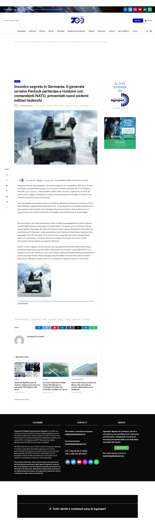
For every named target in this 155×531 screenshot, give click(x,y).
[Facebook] (7, 175)
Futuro (135, 31)
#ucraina (86, 319)
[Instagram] (85, 462)
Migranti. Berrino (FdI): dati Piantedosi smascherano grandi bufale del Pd (38, 9)
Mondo (51, 31)
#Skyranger (77, 319)
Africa (16, 379)
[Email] (7, 196)
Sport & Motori (123, 31)
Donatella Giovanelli (27, 106)
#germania (52, 319)
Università (101, 31)
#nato (61, 319)
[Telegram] (7, 202)
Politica (42, 31)
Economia (60, 31)
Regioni (91, 31)
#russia (67, 319)
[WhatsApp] (7, 207)
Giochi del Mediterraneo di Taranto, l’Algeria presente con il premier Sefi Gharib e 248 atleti (27, 386)
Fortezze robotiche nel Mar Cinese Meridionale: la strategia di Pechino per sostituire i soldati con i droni (55, 386)
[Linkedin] (90, 462)
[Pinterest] (7, 191)
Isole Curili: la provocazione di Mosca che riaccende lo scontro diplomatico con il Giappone (83, 386)
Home (16, 42)
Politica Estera (77, 379)
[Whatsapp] (96, 462)
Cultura (112, 31)
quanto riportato (31, 192)
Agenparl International (76, 31)
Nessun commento (73, 106)
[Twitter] (7, 180)
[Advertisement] (77, 61)
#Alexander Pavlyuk (22, 319)
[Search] (147, 31)
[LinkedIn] (7, 185)
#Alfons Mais (35, 319)
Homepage (21, 31)
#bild (44, 319)
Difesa (17, 81)
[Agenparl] (77, 20)
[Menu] (151, 31)
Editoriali (32, 31)
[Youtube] (79, 462)
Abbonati (137, 20)
